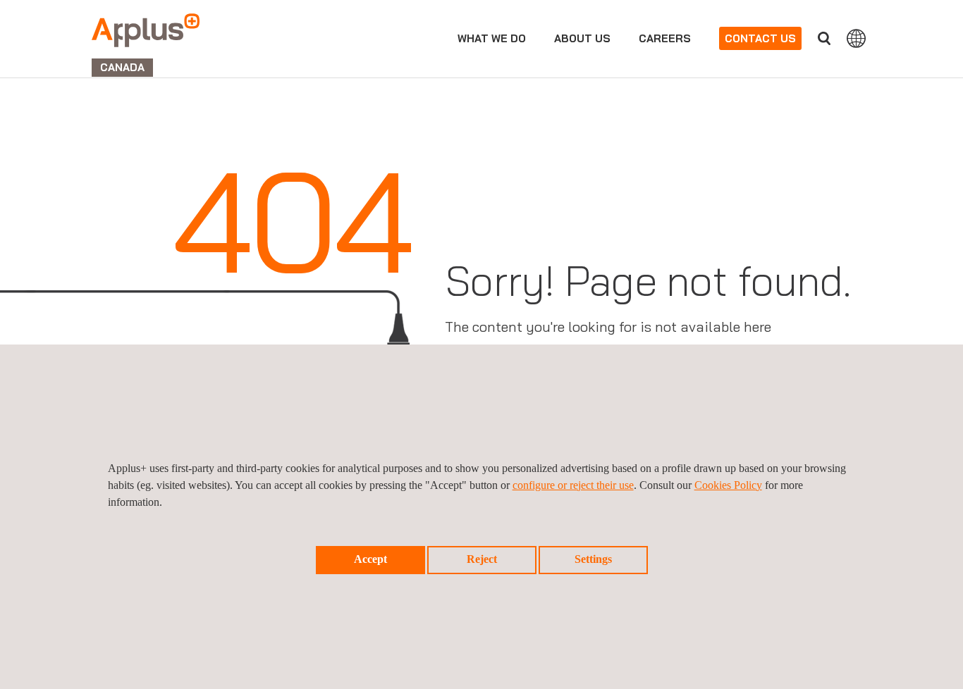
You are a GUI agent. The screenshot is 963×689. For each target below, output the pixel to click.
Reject (482, 559)
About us (582, 38)
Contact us (760, 38)
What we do (492, 38)
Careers (665, 38)
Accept (370, 559)
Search (824, 38)
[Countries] (856, 38)
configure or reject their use (573, 485)
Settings (593, 559)
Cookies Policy (728, 485)
